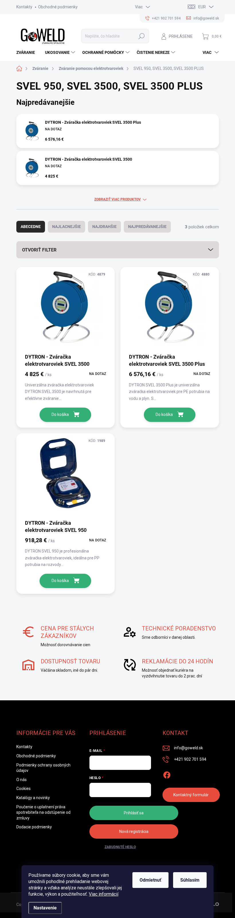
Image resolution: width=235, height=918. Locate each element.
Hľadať (142, 36)
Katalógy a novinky (33, 797)
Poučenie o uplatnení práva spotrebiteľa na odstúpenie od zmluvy (43, 812)
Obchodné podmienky (58, 7)
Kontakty (24, 7)
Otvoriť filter (39, 250)
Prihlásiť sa (134, 813)
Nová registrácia (133, 831)
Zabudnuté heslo (120, 847)
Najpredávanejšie (147, 226)
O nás (21, 779)
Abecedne (31, 226)
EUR (202, 7)
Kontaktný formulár (191, 795)
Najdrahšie (104, 226)
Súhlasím (189, 880)
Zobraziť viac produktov (117, 199)
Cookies (23, 788)
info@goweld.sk (188, 748)
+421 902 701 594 (190, 759)
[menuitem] (27, 52)
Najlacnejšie (66, 226)
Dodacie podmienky (34, 827)
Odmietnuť (150, 880)
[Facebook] (166, 774)
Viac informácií (103, 894)
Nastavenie (45, 908)
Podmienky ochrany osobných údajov (43, 768)
